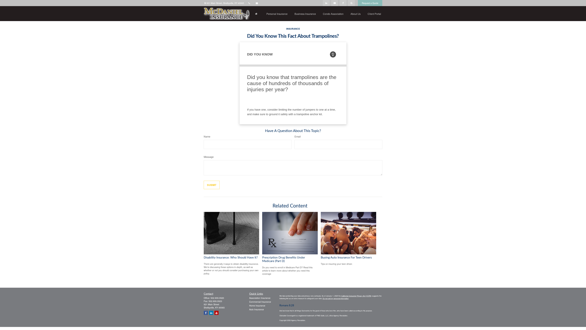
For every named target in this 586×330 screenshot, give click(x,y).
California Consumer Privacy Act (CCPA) (356, 296)
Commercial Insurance (260, 301)
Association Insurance (259, 297)
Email (298, 136)
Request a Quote (370, 3)
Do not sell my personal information (336, 298)
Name (207, 136)
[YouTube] (334, 3)
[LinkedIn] (326, 3)
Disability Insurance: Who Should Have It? (231, 257)
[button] (256, 14)
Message (209, 157)
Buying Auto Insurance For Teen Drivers (346, 257)
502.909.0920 (217, 297)
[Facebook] (343, 3)
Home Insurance (257, 305)
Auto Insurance (256, 309)
